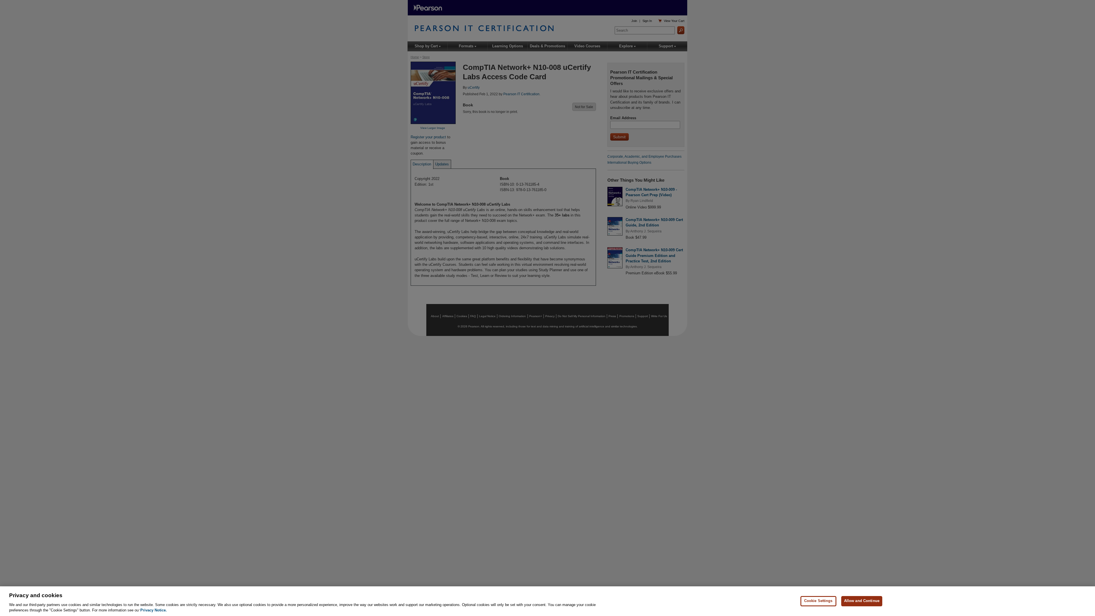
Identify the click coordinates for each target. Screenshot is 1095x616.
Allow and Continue (861, 601)
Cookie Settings (818, 601)
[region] (547, 601)
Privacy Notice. (153, 610)
